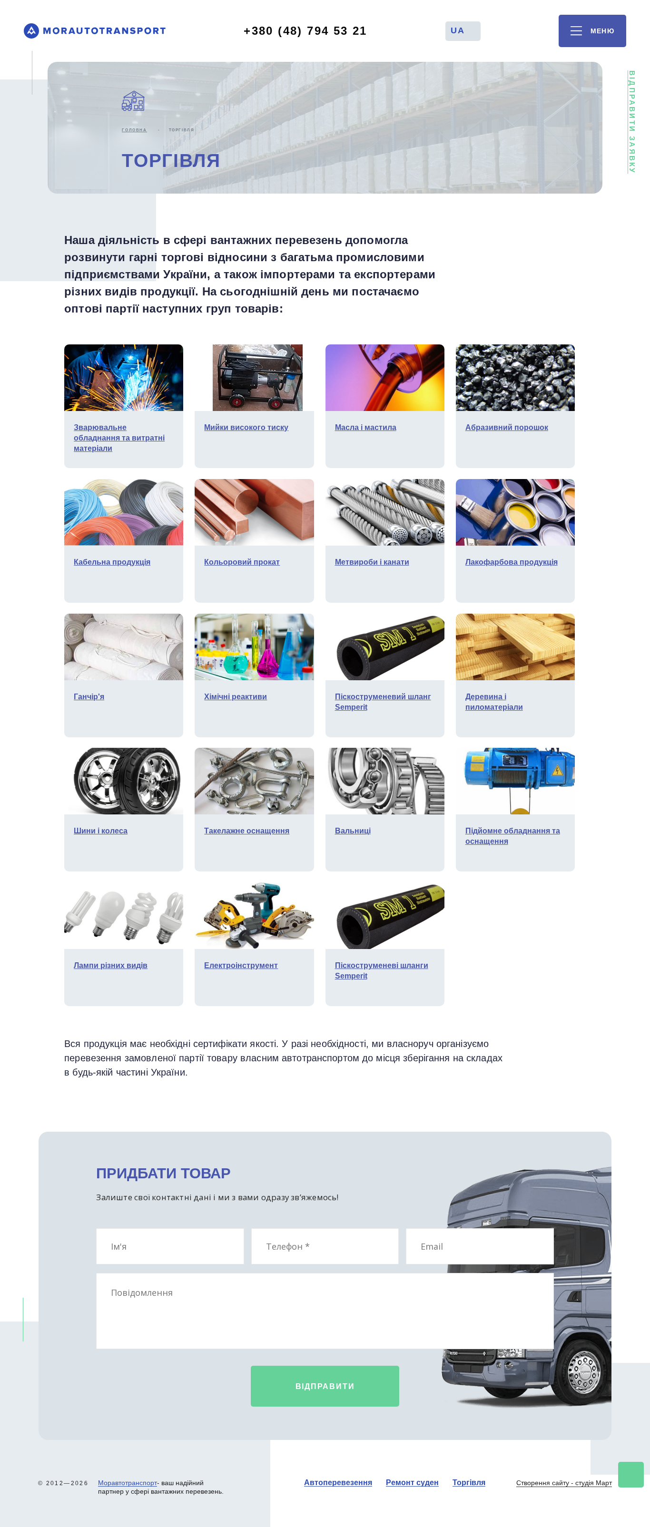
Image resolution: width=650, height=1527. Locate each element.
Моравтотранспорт (127, 1483)
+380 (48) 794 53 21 (305, 30)
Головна (134, 130)
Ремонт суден (412, 1482)
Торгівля (469, 1482)
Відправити (325, 1386)
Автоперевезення (338, 1482)
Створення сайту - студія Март (564, 1483)
